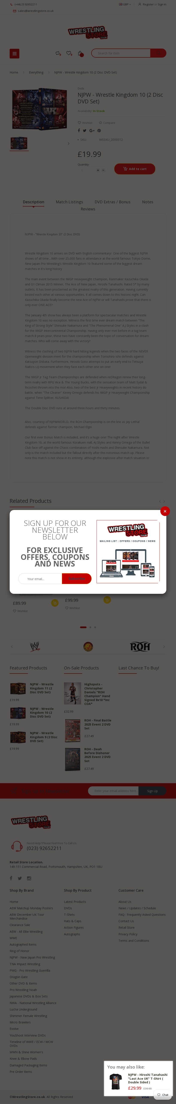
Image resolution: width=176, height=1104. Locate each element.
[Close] (165, 511)
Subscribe (76, 578)
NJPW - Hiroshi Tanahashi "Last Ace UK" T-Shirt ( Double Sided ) (147, 1078)
